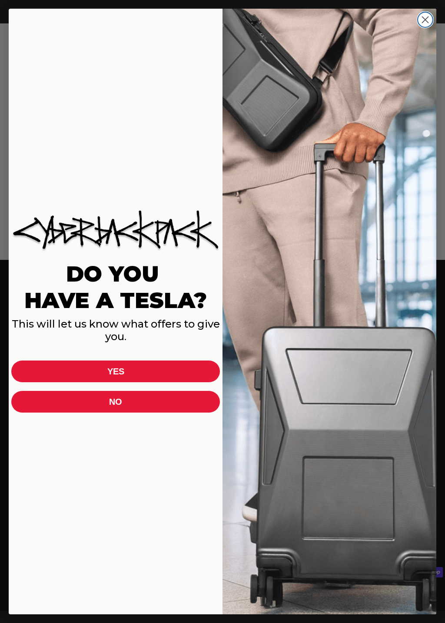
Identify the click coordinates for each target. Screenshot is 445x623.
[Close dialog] (425, 19)
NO (115, 402)
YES (115, 371)
